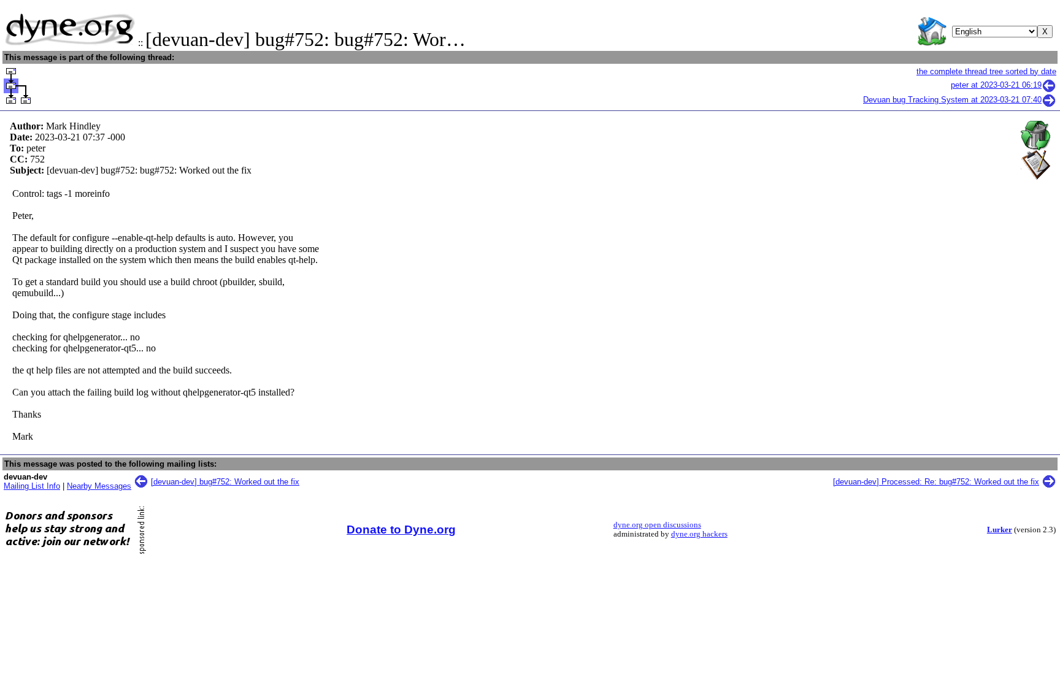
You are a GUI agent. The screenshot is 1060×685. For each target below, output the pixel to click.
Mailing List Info (32, 486)
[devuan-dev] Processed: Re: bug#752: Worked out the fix (936, 481)
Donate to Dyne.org (401, 529)
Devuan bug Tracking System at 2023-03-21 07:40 (952, 99)
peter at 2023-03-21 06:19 (996, 85)
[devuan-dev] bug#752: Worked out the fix (225, 481)
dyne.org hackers (699, 534)
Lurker (999, 530)
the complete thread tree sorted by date (986, 71)
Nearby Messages (99, 486)
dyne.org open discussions (657, 525)
